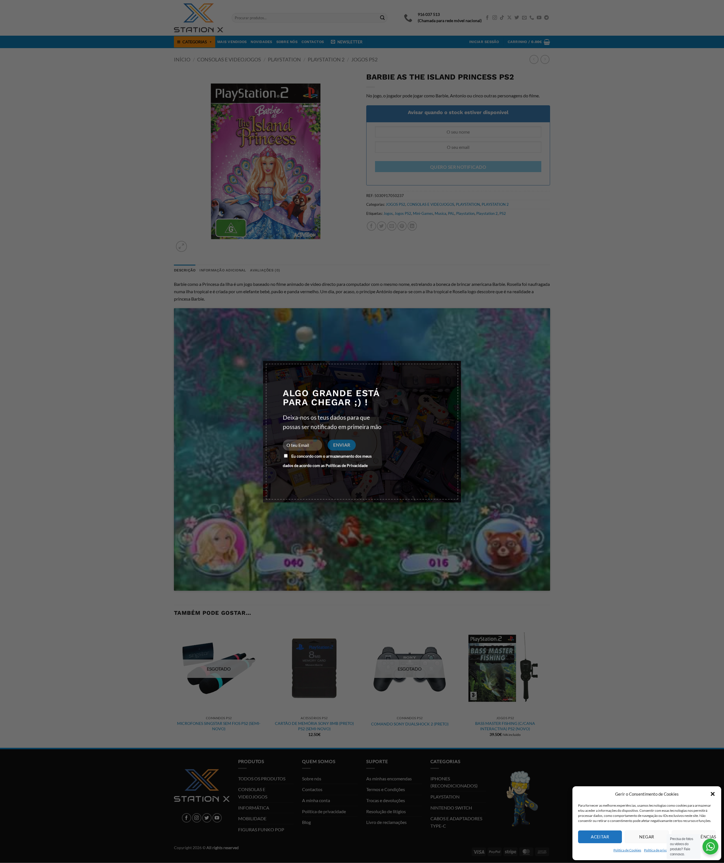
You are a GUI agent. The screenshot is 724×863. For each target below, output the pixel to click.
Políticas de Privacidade (347, 465)
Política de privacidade (660, 850)
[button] (713, 794)
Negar (646, 836)
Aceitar (600, 836)
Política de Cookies (627, 850)
